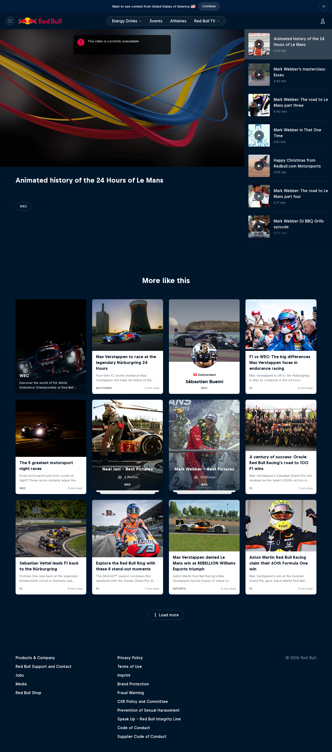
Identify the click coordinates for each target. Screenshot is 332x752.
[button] (323, 6)
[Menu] (10, 21)
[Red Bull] (40, 21)
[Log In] (322, 21)
